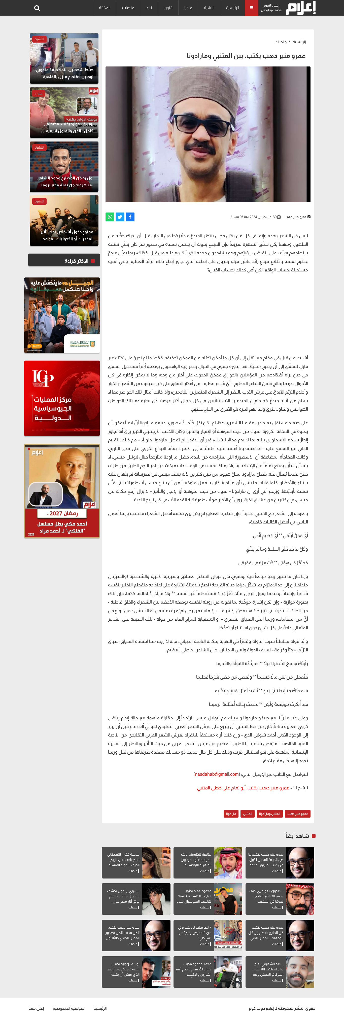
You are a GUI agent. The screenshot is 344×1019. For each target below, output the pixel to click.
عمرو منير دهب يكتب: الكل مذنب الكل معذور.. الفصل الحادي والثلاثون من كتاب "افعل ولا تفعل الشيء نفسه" (122, 938)
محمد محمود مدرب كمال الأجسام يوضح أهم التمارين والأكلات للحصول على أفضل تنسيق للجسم (193, 974)
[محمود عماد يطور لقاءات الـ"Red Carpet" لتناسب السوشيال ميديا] (228, 899)
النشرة (209, 8)
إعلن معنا (36, 1008)
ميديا (188, 8)
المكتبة (104, 8)
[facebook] (130, 217)
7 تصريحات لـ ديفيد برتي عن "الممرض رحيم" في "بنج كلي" (194, 932)
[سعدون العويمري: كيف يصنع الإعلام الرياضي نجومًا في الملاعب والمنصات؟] (300, 899)
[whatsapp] (110, 217)
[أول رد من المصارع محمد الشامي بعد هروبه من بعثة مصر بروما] (64, 167)
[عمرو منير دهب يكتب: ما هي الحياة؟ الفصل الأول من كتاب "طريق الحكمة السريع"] (300, 863)
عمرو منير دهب (296, 217)
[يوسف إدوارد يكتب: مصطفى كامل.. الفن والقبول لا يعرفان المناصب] (64, 112)
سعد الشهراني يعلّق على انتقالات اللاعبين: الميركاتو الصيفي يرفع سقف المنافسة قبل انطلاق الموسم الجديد (267, 974)
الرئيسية (232, 8)
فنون (168, 8)
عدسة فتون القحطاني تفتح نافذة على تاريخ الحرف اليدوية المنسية (123, 859)
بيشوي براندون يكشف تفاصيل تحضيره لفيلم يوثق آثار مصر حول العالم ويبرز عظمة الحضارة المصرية (123, 901)
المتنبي (247, 814)
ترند (149, 8)
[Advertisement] (208, 313)
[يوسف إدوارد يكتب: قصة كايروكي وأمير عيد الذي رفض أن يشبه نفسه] (156, 972)
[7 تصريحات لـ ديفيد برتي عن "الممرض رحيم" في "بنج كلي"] (228, 935)
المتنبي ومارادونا (269, 814)
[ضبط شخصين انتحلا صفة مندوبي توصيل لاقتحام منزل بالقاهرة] (64, 58)
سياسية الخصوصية (68, 1008)
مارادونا (231, 814)
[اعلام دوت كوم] (300, 8)
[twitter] (120, 217)
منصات (128, 8)
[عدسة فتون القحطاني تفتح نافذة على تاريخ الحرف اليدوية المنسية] (156, 863)
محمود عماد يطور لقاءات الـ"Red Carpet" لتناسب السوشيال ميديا (194, 896)
